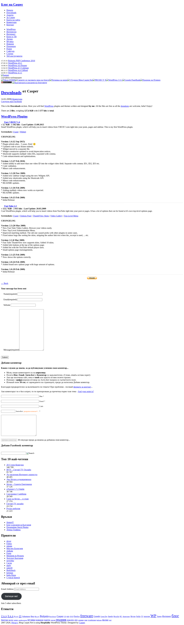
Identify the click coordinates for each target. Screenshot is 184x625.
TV (142, 616)
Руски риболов (13, 508)
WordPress (11, 29)
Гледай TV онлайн (15, 504)
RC (121, 616)
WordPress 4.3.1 (15, 73)
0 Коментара (16, 99)
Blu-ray (37, 616)
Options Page (25, 216)
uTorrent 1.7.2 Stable (15, 489)
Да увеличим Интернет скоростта (21, 474)
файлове (99, 620)
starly (8, 565)
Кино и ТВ (11, 36)
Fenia (8, 553)
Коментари (11, 22)
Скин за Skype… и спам (17, 499)
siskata (9, 546)
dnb (68, 616)
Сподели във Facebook (11, 101)
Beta (32, 616)
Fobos (9, 543)
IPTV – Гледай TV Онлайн (18, 470)
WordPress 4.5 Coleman (18, 68)
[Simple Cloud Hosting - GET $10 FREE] (5, 75)
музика (31, 619)
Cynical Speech (13, 577)
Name (10, 294)
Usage (15, 132)
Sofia (138, 616)
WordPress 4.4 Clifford (18, 70)
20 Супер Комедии (15, 465)
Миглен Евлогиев (14, 548)
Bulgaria (44, 616)
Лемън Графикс (13, 530)
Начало (9, 10)
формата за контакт (82, 387)
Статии (9, 53)
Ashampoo (26, 616)
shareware (126, 616)
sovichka (10, 560)
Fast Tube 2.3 (10, 206)
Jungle (110, 616)
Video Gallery (56, 216)
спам (85, 620)
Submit (5, 357)
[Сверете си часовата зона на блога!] (32, 80)
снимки (81, 620)
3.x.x (10, 616)
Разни (9, 49)
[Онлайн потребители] (6, 82)
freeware (86, 616)
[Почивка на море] (58, 80)
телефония (92, 620)
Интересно (11, 32)
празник (61, 619)
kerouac (9, 573)
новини (40, 620)
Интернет (10, 34)
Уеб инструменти (14, 56)
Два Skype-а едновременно (18, 479)
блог (175, 616)
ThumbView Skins (41, 216)
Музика (9, 41)
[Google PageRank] (131, 80)
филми (105, 620)
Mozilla (116, 616)
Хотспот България (14, 558)
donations (125, 106)
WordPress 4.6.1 (15, 63)
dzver (8, 541)
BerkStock (10, 570)
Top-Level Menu (71, 216)
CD (65, 616)
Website (7, 305)
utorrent (147, 616)
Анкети (9, 15)
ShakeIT (10, 522)
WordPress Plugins (14, 116)
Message (11, 350)
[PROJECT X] (99, 80)
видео (11, 620)
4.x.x (16, 616)
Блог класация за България (18, 525)
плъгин (53, 620)
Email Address (7, 589)
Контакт (10, 25)
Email (10, 299)
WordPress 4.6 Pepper (17, 65)
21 (20, 616)
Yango (159, 616)
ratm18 (9, 568)
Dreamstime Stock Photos (17, 527)
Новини (10, 44)
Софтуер (10, 51)
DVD (71, 616)
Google (97, 616)
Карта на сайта (13, 20)
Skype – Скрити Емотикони (19, 484)
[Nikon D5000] (8, 80)
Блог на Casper (12, 4)
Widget (23, 132)
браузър (4, 620)
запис (16, 620)
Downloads (11, 12)
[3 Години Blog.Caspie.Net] (80, 80)
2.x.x (4, 616)
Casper (60, 616)
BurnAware (52, 616)
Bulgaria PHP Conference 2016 (21, 60)
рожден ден (72, 620)
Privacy (14, 622)
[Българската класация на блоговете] (29, 82)
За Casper (10, 17)
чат (110, 620)
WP (153, 616)
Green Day (103, 616)
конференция (23, 620)
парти (47, 620)
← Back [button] (4, 283)
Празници (11, 46)
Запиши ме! (11, 596)
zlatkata (9, 551)
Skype (133, 616)
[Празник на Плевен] (150, 80)
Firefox (77, 616)
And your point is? (86, 391)
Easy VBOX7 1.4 (12, 122)
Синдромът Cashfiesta (16, 494)
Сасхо (9, 563)
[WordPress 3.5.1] (114, 80)
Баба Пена (11, 575)
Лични (9, 39)
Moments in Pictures (15, 556)
